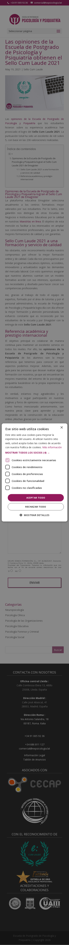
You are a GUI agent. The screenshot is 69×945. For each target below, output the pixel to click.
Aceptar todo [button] (35, 497)
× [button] (61, 427)
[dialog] (34, 472)
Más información (52, 447)
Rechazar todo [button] (35, 506)
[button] (34, 452)
